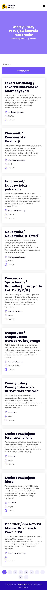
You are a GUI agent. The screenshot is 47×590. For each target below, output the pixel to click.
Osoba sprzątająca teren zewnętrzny (20, 436)
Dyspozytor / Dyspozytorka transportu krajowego (22, 337)
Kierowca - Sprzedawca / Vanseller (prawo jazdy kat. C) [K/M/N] (23, 284)
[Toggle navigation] (44, 6)
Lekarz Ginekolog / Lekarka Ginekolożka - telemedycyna (23, 87)
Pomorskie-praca (24, 584)
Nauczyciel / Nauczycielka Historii (22, 234)
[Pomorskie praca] (8, 6)
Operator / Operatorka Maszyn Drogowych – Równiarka (23, 528)
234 (20, 577)
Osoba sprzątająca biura (20, 480)
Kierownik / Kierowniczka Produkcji (15, 137)
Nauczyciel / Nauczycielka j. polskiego (17, 185)
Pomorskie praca (17, 38)
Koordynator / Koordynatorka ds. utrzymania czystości (22, 387)
